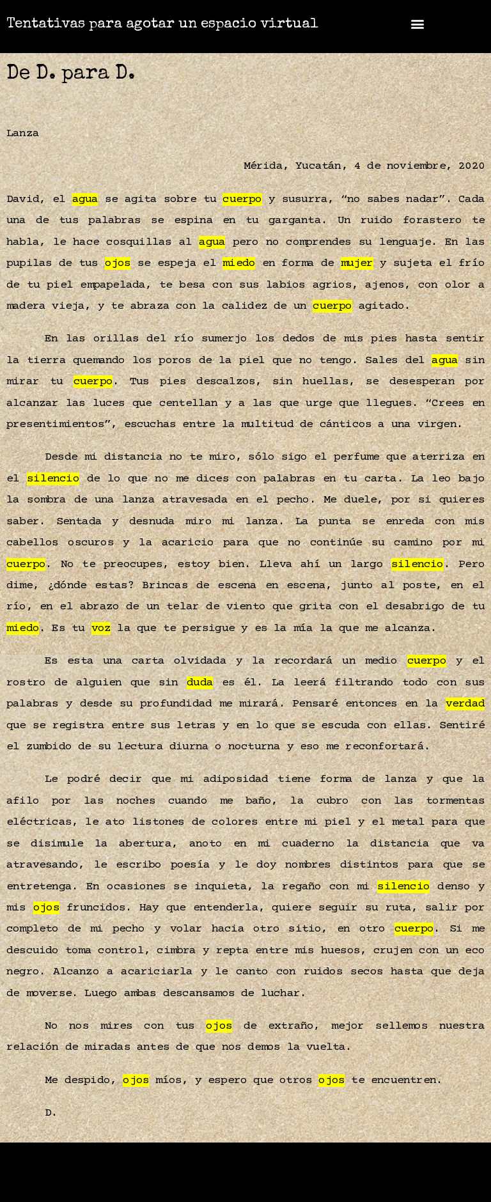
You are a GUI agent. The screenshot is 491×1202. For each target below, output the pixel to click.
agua (85, 199)
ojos (118, 263)
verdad (465, 704)
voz (101, 628)
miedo (238, 263)
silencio (53, 478)
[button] (417, 23)
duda (200, 682)
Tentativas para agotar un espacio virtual (162, 25)
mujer (357, 263)
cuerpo (241, 199)
